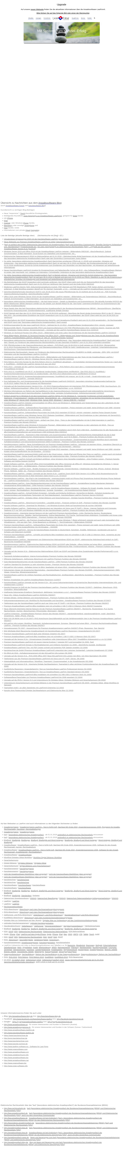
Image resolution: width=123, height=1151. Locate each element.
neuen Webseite (37, 9)
